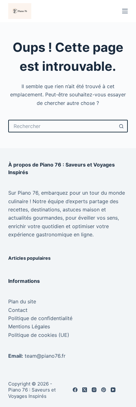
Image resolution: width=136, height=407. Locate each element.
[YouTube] (113, 389)
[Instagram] (94, 389)
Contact (18, 310)
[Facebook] (75, 389)
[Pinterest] (103, 389)
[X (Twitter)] (84, 389)
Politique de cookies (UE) (38, 335)
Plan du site (22, 301)
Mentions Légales (29, 326)
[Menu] (125, 11)
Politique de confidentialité (40, 318)
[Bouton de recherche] (121, 126)
